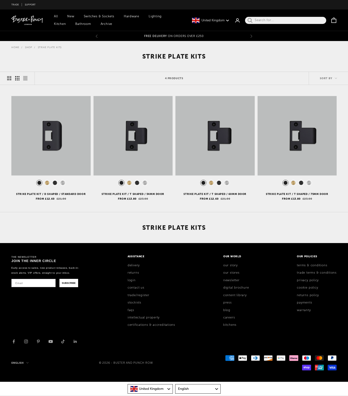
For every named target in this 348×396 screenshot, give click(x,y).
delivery (134, 265)
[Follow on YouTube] (50, 341)
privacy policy (308, 280)
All (56, 16)
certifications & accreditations (151, 325)
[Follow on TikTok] (63, 341)
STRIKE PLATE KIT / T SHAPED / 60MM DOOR (214, 194)
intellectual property (144, 317)
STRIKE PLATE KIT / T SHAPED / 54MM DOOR (133, 194)
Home (15, 47)
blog (226, 310)
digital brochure (236, 287)
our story (230, 265)
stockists (134, 302)
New (70, 16)
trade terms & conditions (317, 272)
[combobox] (150, 389)
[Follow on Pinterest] (38, 341)
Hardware (131, 16)
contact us (136, 287)
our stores (231, 272)
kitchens (229, 325)
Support (30, 4)
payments (304, 302)
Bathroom (83, 24)
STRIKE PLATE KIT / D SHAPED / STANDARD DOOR (51, 194)
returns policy (308, 295)
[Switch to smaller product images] (17, 78)
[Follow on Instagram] (26, 341)
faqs (131, 310)
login (132, 280)
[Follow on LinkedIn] (75, 341)
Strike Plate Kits (50, 47)
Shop (28, 47)
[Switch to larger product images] (9, 78)
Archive (106, 24)
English (17, 362)
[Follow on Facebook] (13, 341)
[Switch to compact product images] (25, 78)
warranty (304, 310)
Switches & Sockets (99, 16)
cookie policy (307, 287)
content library (235, 295)
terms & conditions (312, 265)
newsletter (231, 280)
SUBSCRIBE (69, 283)
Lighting (155, 16)
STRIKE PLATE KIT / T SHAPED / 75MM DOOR (297, 194)
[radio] (38, 183)
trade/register (138, 295)
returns (133, 272)
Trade (15, 4)
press (227, 302)
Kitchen (60, 24)
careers (229, 317)
